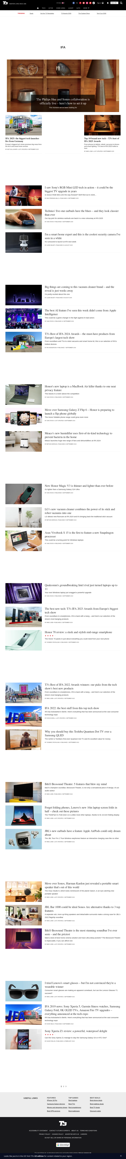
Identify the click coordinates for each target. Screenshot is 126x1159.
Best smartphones (75, 1107)
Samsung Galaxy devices (56, 1104)
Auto (78, 8)
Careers (84, 1134)
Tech (43, 8)
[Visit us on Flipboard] (90, 3)
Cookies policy (57, 1134)
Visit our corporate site (84, 1153)
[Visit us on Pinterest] (80, 3)
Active (51, 8)
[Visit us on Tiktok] (94, 3)
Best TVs (72, 1104)
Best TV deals (95, 1107)
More (85, 8)
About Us (74, 1130)
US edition (39, 1156)
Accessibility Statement (38, 1130)
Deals (31, 13)
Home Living (60, 8)
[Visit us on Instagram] (87, 3)
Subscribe (114, 3)
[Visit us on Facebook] (73, 3)
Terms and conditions (88, 1130)
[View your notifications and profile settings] (108, 3)
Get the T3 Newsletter (47, 13)
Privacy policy (44, 1134)
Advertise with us (72, 1134)
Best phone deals (96, 1100)
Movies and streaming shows (57, 1107)
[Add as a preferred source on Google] (63, 1145)
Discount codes (95, 1111)
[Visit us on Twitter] (77, 3)
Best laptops (73, 1100)
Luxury (70, 8)
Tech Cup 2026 (101, 13)
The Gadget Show (84, 13)
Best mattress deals (97, 1104)
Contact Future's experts (59, 1130)
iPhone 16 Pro (52, 1100)
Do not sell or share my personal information (63, 1138)
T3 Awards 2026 (66, 13)
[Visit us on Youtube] (83, 3)
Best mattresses (74, 1111)
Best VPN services (53, 1111)
